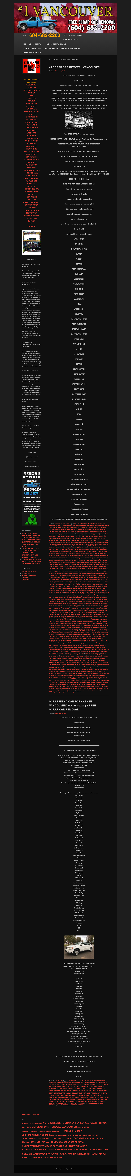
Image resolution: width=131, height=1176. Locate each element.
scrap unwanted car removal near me (60, 677)
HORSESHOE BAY (31, 189)
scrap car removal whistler (89, 666)
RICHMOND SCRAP (77, 1090)
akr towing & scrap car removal (97, 527)
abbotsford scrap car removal (93, 525)
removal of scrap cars (90, 605)
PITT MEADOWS (31, 191)
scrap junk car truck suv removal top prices (88, 673)
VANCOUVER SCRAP (98, 684)
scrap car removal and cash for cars (80, 625)
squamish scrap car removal (84, 681)
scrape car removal (94, 679)
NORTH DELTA (32, 173)
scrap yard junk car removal (93, 677)
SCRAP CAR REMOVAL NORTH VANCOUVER (85, 647)
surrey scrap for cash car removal (85, 682)
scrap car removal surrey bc (70, 658)
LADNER (31, 221)
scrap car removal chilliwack (71, 629)
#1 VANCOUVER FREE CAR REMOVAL (85, 524)
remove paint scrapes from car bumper (60, 610)
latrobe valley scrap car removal (74, 592)
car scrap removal (63, 538)
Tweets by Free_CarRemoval (30, 1114)
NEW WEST (86, 1086)
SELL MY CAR (71, 681)
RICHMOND (31, 143)
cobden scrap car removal (79, 546)
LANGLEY (32, 114)
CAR (79, 537)
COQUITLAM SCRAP (66, 1084)
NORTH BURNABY (31, 216)
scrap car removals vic (58, 670)
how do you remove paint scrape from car (76, 566)
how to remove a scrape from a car (88, 568)
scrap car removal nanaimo (93, 644)
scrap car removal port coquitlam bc (92, 651)
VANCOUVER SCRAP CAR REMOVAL (60, 686)
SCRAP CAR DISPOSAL (50, 1141)
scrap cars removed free (98, 671)
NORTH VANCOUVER (31, 202)
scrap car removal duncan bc (99, 633)
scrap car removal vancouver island (91, 662)
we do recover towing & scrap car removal (81, 688)
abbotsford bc (80, 525)
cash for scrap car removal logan (88, 544)
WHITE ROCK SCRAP (76, 1105)
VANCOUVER (88, 684)
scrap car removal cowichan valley (65, 633)
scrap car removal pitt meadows (87, 649)
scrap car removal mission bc (76, 644)
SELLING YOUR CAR (99, 1149)
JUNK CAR (77, 585)
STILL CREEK (31, 106)
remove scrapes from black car (61, 612)
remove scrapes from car (78, 612)
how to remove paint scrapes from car (87, 575)
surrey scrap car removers (67, 682)
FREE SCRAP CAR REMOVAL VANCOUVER (86, 561)
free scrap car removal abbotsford (70, 555)
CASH (90, 540)
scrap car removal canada (92, 627)
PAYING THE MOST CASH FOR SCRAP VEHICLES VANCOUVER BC (30, 551)
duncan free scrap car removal (70, 551)
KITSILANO (31, 183)
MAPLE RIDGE (31, 181)
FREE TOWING (52, 1131)
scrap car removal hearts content (64, 640)
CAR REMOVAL (85, 537)
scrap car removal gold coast (80, 638)
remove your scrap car (56, 614)
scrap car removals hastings (84, 668)
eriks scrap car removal (68, 553)
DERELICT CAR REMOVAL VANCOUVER (66, 549)
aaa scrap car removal (68, 525)
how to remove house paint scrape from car (91, 570)
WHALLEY (32, 98)
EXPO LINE (31, 135)
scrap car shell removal (101, 670)
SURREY (95, 681)
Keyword (65, 588)
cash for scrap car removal (70, 544)
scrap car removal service (92, 653)
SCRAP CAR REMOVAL (101, 622)
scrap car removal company (65, 631)
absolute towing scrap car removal (77, 527)
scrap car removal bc (98, 625)
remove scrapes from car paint (95, 612)
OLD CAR (52, 603)
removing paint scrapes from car (83, 616)
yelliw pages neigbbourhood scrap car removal (67, 692)
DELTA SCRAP (77, 1084)
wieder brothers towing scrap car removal (88, 690)
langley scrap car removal (56, 592)
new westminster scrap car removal (87, 599)
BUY (77, 1122)
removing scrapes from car (91, 618)
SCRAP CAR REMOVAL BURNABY (73, 627)
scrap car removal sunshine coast (94, 657)
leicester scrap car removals (93, 592)
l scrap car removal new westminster (89, 590)
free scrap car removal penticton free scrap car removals (76, 559)
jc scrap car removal (100, 583)
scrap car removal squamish (74, 657)
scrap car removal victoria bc (94, 664)
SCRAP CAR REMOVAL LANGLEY (89, 1094)
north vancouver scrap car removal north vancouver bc (92, 601)
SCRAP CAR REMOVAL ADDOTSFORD (95, 1090)
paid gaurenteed (73, 603)
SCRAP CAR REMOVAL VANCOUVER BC (74, 1099)
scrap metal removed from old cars (94, 675)
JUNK (72, 585)
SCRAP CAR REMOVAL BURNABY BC (60, 1092)
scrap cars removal (72, 671)
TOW (51, 1154)
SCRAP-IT (73, 679)
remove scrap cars (89, 610)
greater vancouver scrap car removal (75, 564)
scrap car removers (87, 670)
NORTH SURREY (31, 141)
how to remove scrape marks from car (63, 579)
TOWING (56, 1154)
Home (24, 35)
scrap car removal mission (59, 644)
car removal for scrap (97, 537)
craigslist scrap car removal (99, 546)
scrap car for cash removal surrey (66, 622)
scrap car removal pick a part (69, 649)
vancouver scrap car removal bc (81, 686)
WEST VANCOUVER (32, 170)
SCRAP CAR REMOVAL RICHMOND (93, 1097)
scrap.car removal (82, 679)
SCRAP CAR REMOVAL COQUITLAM (84, 631)
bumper (51, 537)
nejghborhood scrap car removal (66, 599)
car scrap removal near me (95, 538)
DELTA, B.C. (32, 162)
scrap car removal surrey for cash (89, 658)
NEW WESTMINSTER (31, 90)
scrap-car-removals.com (62, 679)
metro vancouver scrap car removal (71, 594)
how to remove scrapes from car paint (76, 581)
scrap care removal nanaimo (57, 671)
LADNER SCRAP (87, 1084)
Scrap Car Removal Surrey (72, 1145)
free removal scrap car (96, 553)
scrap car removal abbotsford (58, 623)
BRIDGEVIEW (31, 175)
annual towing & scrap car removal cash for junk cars (70, 531)
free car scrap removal (82, 553)
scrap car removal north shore (63, 647)
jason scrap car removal (86, 583)
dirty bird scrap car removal (87, 549)
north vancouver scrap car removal (65, 601)
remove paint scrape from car (58, 609)
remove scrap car (78, 610)
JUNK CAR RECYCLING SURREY (36, 1135)
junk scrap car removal (94, 586)
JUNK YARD (27, 1138)
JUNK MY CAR (93, 1135)
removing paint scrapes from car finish (71, 618)
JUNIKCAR (66, 585)
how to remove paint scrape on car (65, 575)
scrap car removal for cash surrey (64, 636)
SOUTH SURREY (31, 205)
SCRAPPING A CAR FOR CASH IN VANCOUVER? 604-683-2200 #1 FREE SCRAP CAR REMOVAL (72, 705)
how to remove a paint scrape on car (66, 568)
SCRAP (59, 620)
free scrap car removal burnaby (90, 555)
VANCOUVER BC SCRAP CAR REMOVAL (91, 1154)
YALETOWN (31, 133)
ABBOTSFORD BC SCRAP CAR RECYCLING (81, 1081)
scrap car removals (69, 668)
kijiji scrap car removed (94, 588)
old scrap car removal (61, 603)
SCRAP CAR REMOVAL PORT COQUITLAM (69, 651)
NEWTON (31, 101)
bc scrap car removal (93, 533)
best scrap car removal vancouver (69, 535)
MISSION (31, 194)
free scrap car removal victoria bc (73, 562)
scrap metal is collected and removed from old (70, 675)
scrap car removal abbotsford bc (76, 623)
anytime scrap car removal (94, 531)
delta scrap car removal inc (85, 548)
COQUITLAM (32, 197)
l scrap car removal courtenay (69, 590)
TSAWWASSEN (32, 138)
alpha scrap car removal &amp (87, 529)
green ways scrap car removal (95, 564)
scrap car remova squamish (85, 622)
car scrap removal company (78, 538)
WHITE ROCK (31, 165)
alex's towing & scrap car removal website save (63, 529)
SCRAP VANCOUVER (78, 677)
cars (72, 540)
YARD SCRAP (54, 1157)
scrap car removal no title (85, 646)
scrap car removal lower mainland (83, 642)
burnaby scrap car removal (69, 537)
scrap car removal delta (83, 633)
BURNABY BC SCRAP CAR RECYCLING (68, 1083)
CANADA (31, 226)
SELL (86, 1149)
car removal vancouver (81, 540)
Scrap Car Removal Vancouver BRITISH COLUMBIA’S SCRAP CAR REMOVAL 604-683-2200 (31, 561)
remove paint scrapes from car (99, 609)
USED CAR (80, 684)
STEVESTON (32, 218)
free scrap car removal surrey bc (63, 561)
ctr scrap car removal (55, 548)
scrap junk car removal (68, 673)
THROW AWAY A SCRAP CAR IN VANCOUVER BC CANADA (66, 1103)
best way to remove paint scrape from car (92, 535)
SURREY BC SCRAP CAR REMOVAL (83, 1101)
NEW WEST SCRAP (96, 1086)
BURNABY (57, 537)
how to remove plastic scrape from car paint (79, 577)
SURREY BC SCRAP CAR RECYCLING (60, 1101)
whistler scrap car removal (67, 690)
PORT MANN (32, 125)
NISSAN (44, 1138)
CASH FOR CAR (97, 540)
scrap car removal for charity (83, 636)
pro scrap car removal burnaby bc (67, 605)
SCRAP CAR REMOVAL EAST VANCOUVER (62, 634)
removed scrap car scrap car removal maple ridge (78, 614)
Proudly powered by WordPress (65, 1169)
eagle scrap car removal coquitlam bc (90, 551)
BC (31, 224)
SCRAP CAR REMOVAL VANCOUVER (79, 660)
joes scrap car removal (56, 585)
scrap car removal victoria (77, 664)
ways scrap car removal (98, 686)
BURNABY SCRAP (86, 1083)
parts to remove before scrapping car (90, 603)
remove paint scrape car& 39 (98, 607)
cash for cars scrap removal (82, 542)
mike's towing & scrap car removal (92, 594)
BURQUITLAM (31, 103)
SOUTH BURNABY (31, 210)
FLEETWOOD (32, 208)
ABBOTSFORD (32, 127)
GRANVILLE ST (32, 117)
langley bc (104, 590)
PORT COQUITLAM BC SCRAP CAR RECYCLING (88, 1088)
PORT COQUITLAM (31, 111)
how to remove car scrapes (70, 570)
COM (89, 546)
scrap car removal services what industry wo (73, 655)
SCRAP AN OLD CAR (68, 620)
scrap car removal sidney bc (95, 655)
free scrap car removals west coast (93, 562)
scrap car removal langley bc (64, 642)
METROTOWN (31, 213)
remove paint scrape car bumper (79, 607)
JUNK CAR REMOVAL (57, 1135)
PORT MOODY (31, 146)
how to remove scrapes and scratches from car (88, 579)
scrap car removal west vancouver (71, 666)
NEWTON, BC (31, 149)
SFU (31, 95)
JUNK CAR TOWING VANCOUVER (77, 586)
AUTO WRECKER (81, 533)
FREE (87, 1127)
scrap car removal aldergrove (95, 623)
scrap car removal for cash (83, 634)
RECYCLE (64, 1138)
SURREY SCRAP (99, 1101)
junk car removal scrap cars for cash (92, 585)
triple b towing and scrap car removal (65, 684)
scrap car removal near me (69, 646)
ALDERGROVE (32, 154)
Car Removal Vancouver (62, 524)
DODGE (79, 1127)
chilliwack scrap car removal (63, 546)
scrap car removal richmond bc (75, 653)
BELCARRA (32, 167)
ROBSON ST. (32, 130)
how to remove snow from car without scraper (65, 583)
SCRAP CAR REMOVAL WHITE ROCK (97, 1099)
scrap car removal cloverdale (88, 629)
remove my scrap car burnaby (60, 607)
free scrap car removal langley (91, 557)
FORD (83, 1127)
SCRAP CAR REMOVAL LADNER (68, 1094)
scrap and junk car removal (83, 620)
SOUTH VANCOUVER (31, 178)
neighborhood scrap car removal (64, 598)
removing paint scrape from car (64, 616)
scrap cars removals (85, 671)
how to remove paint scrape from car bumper (80, 572)
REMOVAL (80, 605)
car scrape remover (65, 540)
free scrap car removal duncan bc (71, 557)
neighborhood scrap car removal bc (84, 598)
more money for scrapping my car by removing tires (75, 596)
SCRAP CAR (95, 620)
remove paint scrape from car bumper (78, 609)
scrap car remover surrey (73, 670)
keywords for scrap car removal (77, 588)
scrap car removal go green (63, 638)
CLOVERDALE (32, 157)
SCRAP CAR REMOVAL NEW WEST (75, 1096)
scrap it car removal (55, 673)
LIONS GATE (32, 109)
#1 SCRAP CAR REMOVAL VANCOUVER (74, 67)
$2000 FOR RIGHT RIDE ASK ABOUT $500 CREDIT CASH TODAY (31, 544)
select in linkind (61, 681)
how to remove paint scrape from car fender (75, 574)
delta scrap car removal (69, 548)
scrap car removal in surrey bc (83, 640)
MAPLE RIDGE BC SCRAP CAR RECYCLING (70, 1086)
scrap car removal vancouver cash (70, 662)
